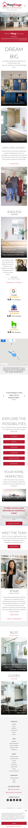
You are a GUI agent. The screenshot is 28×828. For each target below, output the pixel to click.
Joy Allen (14, 591)
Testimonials (14, 764)
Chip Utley (14, 277)
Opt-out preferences (10, 826)
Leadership (14, 749)
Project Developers (14, 743)
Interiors (14, 447)
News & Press (14, 766)
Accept (14, 823)
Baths (14, 442)
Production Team (14, 747)
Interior (14, 732)
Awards (14, 762)
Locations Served (14, 758)
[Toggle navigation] (25, 6)
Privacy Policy (18, 826)
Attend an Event (14, 789)
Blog (14, 780)
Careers (14, 768)
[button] (26, 810)
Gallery (14, 782)
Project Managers (14, 745)
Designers (14, 741)
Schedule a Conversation (15, 792)
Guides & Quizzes (14, 778)
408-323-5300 (13, 10)
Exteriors (14, 452)
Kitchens (14, 436)
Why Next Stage (14, 756)
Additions (14, 463)
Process (14, 760)
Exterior (14, 734)
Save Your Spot (14, 523)
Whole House (14, 458)
